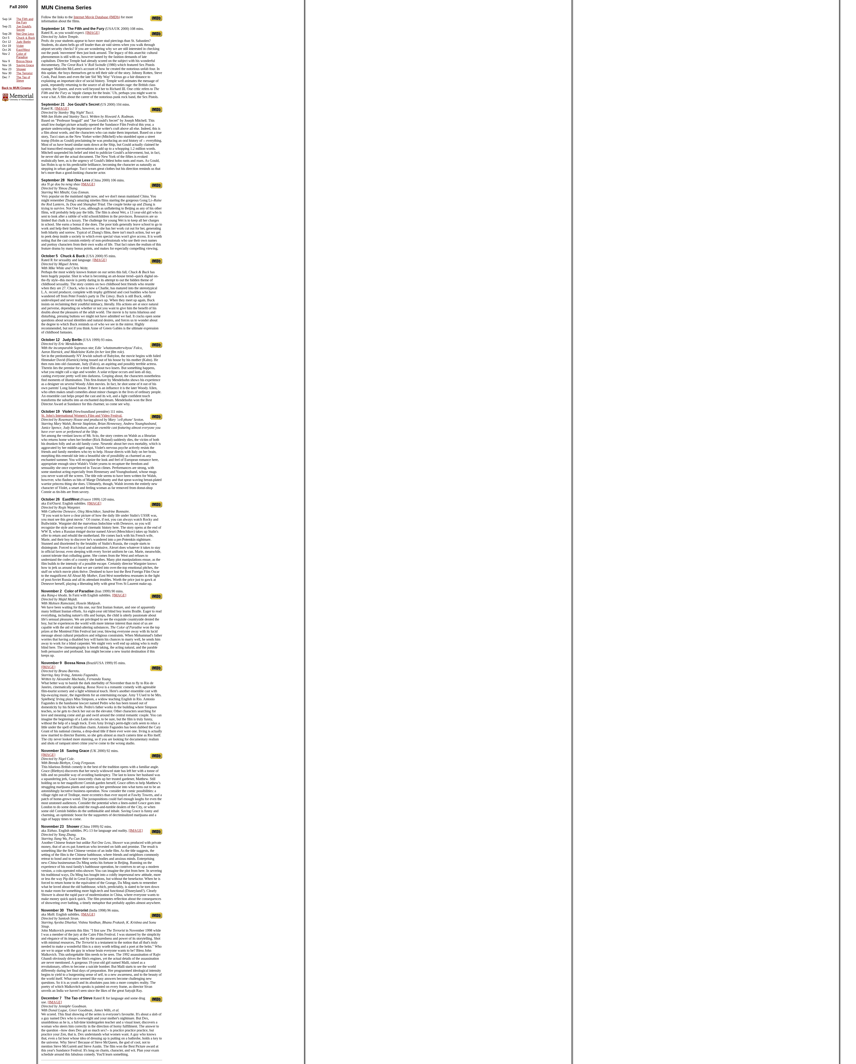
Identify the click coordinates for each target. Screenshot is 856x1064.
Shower (21, 69)
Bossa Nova (24, 61)
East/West (23, 49)
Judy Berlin (23, 41)
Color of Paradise (22, 55)
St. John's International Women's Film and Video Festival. (81, 415)
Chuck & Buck (25, 37)
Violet (20, 45)
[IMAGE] (92, 33)
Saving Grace (25, 65)
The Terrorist (24, 73)
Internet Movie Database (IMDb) (97, 17)
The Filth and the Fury (24, 20)
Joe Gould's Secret (23, 28)
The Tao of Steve (23, 79)
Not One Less (25, 33)
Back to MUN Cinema (16, 88)
